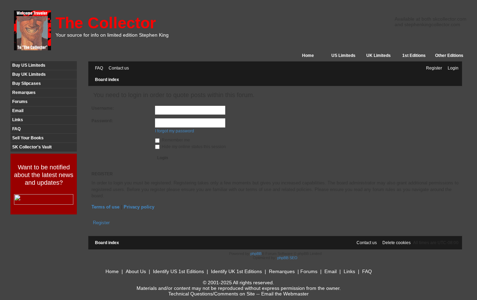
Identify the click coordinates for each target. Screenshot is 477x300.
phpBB (256, 253)
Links (17, 119)
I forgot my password (174, 131)
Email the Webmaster (285, 294)
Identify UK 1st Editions (236, 271)
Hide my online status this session (193, 146)
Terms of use (105, 207)
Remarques (24, 92)
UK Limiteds (378, 55)
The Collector (106, 23)
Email (17, 110)
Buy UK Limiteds (29, 74)
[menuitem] (97, 68)
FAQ (16, 128)
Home (308, 55)
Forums (20, 101)
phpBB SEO (287, 258)
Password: (102, 120)
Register (101, 222)
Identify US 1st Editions (178, 271)
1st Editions (414, 55)
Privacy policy (139, 207)
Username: (102, 108)
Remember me (175, 140)
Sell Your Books (28, 138)
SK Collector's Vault (32, 147)
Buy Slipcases (26, 83)
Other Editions (449, 55)
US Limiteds (343, 55)
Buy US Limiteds (28, 65)
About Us (136, 271)
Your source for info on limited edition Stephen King (112, 35)
